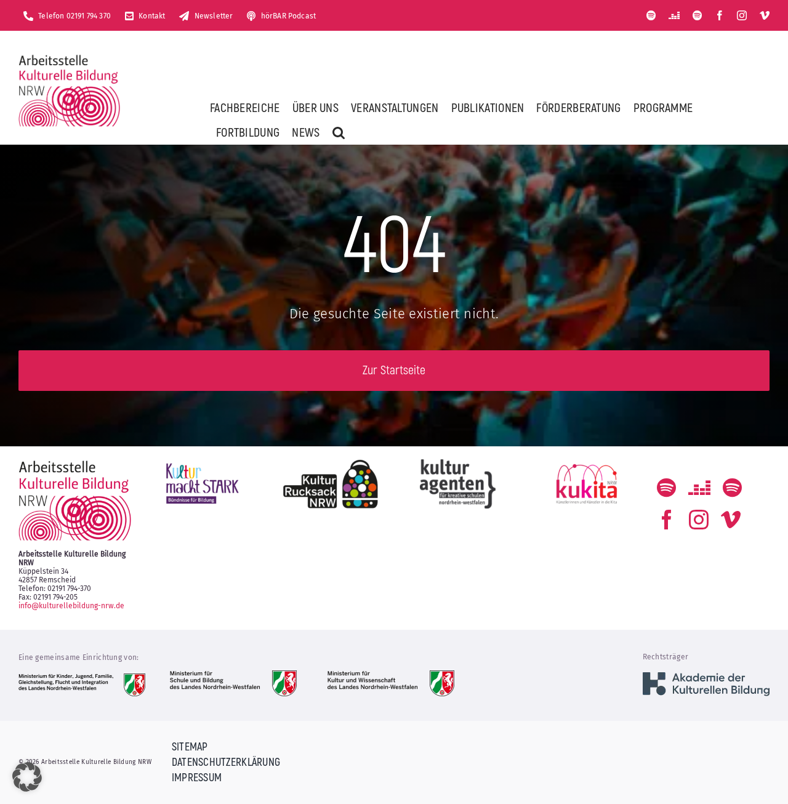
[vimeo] (765, 15)
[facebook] (720, 15)
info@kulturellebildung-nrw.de (71, 605)
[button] (338, 132)
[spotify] (651, 15)
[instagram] (742, 15)
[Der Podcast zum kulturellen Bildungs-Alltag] (697, 15)
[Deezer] (674, 15)
